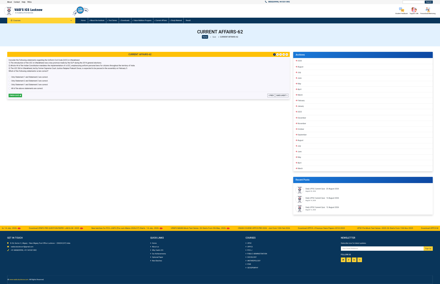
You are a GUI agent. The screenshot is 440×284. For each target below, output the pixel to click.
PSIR (249, 264)
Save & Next (281, 95)
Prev (271, 95)
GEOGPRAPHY (252, 268)
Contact (17, 2)
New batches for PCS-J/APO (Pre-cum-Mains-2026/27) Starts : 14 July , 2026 (115, 228)
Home (83, 20)
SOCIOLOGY (252, 257)
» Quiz (212, 37)
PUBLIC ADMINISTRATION (257, 254)
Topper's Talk (414, 13)
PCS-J (249, 250)
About (9, 2)
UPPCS (250, 247)
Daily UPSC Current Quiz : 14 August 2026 (322, 198)
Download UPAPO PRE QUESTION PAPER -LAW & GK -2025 (44, 228)
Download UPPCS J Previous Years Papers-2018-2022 (311, 228)
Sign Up (428, 248)
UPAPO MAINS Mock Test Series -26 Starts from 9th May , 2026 (188, 228)
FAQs (29, 2)
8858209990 (273, 2)
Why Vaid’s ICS (157, 250)
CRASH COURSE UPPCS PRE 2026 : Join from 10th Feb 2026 (254, 228)
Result (188, 20)
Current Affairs (161, 20)
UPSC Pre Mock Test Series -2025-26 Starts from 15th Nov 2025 (375, 228)
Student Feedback (401, 13)
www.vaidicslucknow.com (18, 279)
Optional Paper (157, 257)
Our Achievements (159, 254)
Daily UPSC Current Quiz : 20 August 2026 (322, 189)
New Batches (157, 261)
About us (155, 247)
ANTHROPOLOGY (253, 261)
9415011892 (284, 2)
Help (23, 2)
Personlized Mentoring (428, 13)
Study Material (176, 20)
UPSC (249, 243)
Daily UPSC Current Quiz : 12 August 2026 (322, 207)
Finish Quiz (14, 95)
